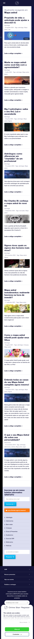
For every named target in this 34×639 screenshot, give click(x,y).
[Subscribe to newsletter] (27, 602)
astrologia (21, 27)
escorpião (22, 210)
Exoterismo (9, 535)
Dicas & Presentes (11, 531)
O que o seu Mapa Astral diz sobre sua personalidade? (16, 437)
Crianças (26, 345)
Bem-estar (9, 524)
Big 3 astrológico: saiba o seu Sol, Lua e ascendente (16, 111)
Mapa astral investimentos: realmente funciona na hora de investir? (16, 294)
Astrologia (7, 25)
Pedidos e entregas (10, 584)
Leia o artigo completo (12, 53)
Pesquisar (9, 557)
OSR (5, 569)
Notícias (8, 545)
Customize (16, 634)
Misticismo (9, 542)
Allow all (17, 629)
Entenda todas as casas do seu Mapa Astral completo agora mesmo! (16, 382)
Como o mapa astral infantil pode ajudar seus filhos (16, 337)
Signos (10, 121)
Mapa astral (25, 72)
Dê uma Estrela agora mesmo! (16, 510)
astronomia (7, 446)
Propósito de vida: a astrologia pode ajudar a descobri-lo (16, 20)
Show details (23, 622)
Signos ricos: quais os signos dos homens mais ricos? (16, 247)
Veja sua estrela (9, 579)
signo (24, 446)
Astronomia (7, 442)
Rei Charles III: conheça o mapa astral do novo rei (16, 203)
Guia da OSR (10, 538)
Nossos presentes (9, 574)
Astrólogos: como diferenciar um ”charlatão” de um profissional (13, 157)
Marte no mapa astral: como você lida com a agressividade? (15, 64)
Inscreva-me (9, 504)
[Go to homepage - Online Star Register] (17, 3)
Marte (6, 74)
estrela (13, 446)
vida (9, 29)
